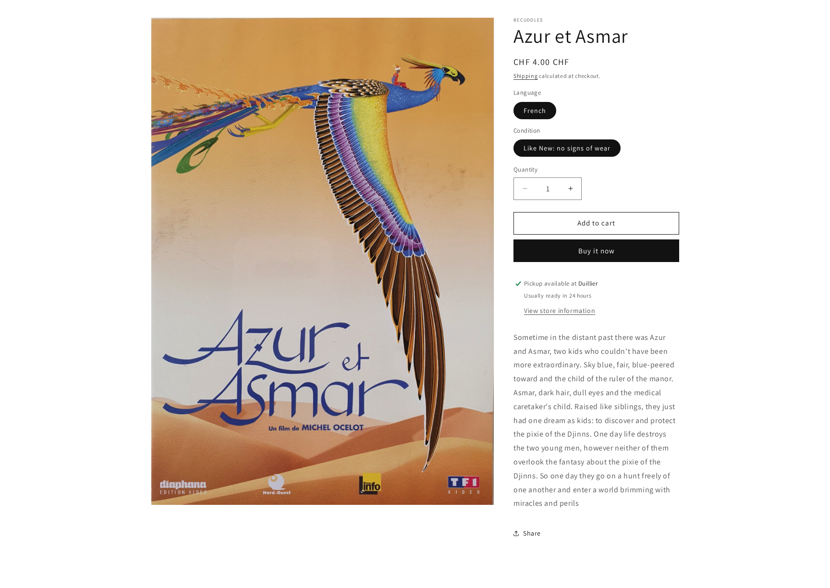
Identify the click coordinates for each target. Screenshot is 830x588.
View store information (559, 310)
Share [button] (532, 533)
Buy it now (596, 250)
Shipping (525, 75)
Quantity (525, 169)
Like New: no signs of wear (567, 148)
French (535, 110)
